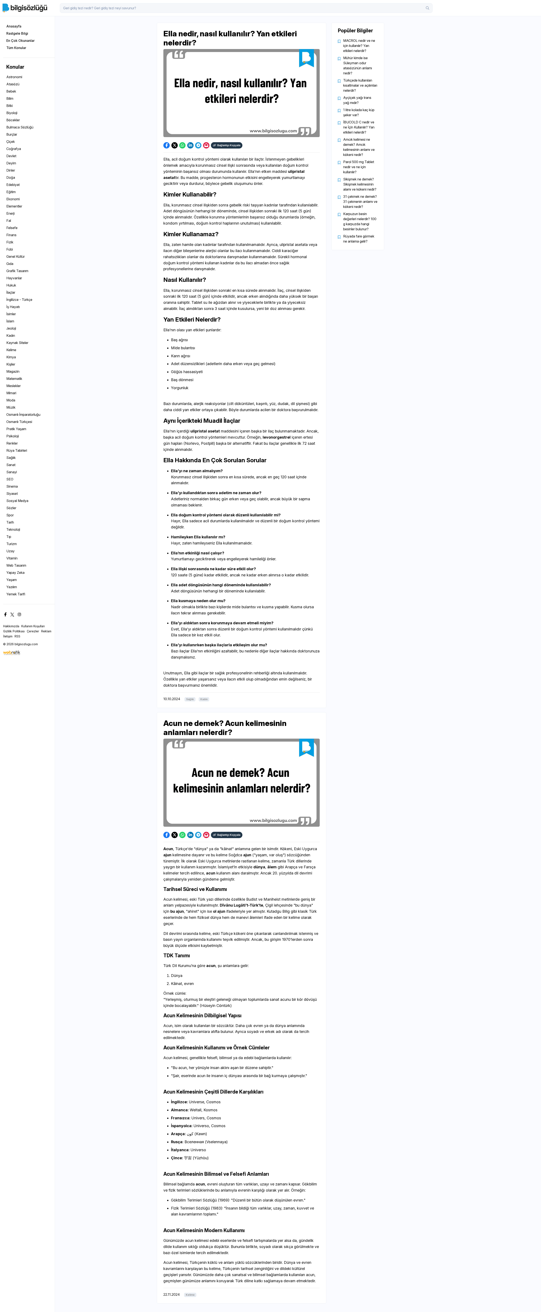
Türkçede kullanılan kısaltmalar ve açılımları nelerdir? (360, 85)
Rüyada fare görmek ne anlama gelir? (358, 238)
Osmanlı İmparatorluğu (23, 414)
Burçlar (11, 134)
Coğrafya (13, 149)
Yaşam (11, 580)
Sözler (11, 508)
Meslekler (13, 386)
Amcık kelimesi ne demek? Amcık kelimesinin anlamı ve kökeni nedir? (359, 147)
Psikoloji (12, 436)
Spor (10, 515)
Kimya (11, 357)
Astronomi (14, 77)
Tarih (10, 522)
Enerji (10, 213)
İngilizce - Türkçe (19, 299)
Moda (10, 400)
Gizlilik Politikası (14, 631)
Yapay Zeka (15, 572)
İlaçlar (10, 292)
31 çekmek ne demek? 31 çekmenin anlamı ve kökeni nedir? (360, 201)
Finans (11, 235)
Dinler (10, 170)
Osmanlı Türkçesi (19, 422)
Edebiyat (13, 185)
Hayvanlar (14, 278)
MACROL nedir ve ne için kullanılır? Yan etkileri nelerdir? (359, 45)
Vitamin (12, 558)
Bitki (9, 106)
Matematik (14, 378)
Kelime (11, 350)
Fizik (9, 242)
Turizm (11, 544)
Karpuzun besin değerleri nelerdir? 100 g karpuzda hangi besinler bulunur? (359, 221)
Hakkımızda (11, 626)
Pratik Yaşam (16, 429)
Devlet (11, 156)
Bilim (9, 98)
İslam (10, 321)
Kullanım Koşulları (33, 626)
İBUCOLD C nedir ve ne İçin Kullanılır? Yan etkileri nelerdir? (358, 127)
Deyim (11, 163)
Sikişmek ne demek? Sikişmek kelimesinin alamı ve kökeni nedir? (359, 184)
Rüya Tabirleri (16, 450)
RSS (17, 636)
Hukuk (11, 285)
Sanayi (11, 472)
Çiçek (10, 141)
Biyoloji (11, 113)
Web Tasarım (16, 565)
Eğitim (11, 192)
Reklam (46, 631)
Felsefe (12, 228)
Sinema (12, 486)
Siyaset (12, 493)
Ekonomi (13, 199)
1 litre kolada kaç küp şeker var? (358, 112)
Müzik (10, 407)
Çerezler (33, 631)
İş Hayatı (13, 307)
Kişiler (10, 364)
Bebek (11, 91)
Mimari (11, 393)
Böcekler (13, 120)
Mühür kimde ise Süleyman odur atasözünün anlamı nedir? (357, 65)
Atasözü (12, 84)
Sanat (10, 465)
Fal (8, 220)
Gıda (9, 264)
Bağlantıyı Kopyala (228, 145)
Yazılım (11, 587)
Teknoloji (13, 529)
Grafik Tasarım (17, 271)
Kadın (10, 335)
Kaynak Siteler (17, 343)
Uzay (10, 551)
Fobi (9, 249)
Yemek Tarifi (15, 594)
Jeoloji (11, 328)
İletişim (7, 636)
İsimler (11, 314)
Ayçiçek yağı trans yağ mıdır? (357, 100)
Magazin (12, 371)
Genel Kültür (15, 256)
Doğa (10, 177)
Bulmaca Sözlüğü (19, 127)
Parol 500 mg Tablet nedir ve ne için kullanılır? (358, 167)
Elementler (14, 206)
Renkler (12, 443)
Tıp (8, 537)
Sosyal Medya (17, 501)
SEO (9, 479)
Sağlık (11, 458)
